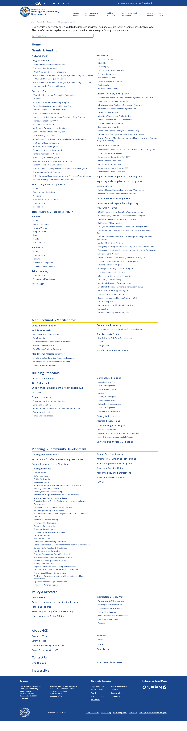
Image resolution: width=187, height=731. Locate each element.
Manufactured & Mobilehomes (91, 14)
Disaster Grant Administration (110, 123)
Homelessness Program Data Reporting (117, 203)
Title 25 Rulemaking (42, 383)
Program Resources (106, 74)
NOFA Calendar (40, 55)
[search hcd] (151, 3)
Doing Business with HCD (45, 650)
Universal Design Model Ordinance (115, 441)
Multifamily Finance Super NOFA (49, 184)
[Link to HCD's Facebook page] (44, 3)
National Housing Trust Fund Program (49, 86)
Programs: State (40, 91)
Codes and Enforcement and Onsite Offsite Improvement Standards (62, 545)
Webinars (37, 196)
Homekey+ (37, 247)
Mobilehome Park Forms (43, 345)
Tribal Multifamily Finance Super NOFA (52, 211)
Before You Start (41, 476)
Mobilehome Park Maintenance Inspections (51, 341)
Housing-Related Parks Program (111, 272)
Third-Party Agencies (107, 385)
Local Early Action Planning (109, 279)
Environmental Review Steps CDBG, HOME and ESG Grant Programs (126, 149)
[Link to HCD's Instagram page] (68, 3)
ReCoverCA (102, 55)
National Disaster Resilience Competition (115, 119)
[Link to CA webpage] (38, 3)
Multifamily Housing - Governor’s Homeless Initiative (120, 287)
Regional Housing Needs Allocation (50, 464)
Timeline (36, 239)
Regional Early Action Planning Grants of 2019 (117, 298)
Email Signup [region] (130, 3)
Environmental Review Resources (112, 171)
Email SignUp (39, 662)
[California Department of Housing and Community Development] (25, 11)
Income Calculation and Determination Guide (117, 193)
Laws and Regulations (42, 405)
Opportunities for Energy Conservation (50, 581)
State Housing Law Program (111, 425)
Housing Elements (41, 468)
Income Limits (104, 185)
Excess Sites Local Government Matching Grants (53, 106)
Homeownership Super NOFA (45, 121)
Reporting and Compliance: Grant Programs (120, 176)
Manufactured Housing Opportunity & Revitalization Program (59, 139)
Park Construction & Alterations (46, 334)
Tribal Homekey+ (41, 271)
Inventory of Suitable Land (45, 523)
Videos (100, 639)
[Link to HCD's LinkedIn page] (58, 3)
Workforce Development (108, 112)
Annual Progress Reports (110, 454)
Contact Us (40, 657)
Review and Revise (41, 482)
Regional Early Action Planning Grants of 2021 (52, 161)
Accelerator (38, 283)
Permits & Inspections (108, 420)
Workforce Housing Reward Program (113, 312)
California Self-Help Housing (110, 223)
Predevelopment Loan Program (111, 294)
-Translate (146, 3)
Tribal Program (39, 242)
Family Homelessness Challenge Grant (49, 109)
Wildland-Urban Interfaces (109, 411)
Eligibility (102, 63)
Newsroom (102, 635)
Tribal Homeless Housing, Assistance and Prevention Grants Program (62, 176)
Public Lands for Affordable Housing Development (58, 459)
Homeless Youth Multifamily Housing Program (118, 261)
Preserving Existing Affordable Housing (52, 611)
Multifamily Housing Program (46, 143)
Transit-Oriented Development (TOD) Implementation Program (60, 168)
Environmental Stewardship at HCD (113, 168)
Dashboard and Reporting (109, 127)
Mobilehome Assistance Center (48, 353)
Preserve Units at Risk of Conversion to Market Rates (56, 569)
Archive (36, 188)
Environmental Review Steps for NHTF (114, 157)
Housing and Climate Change (110, 608)
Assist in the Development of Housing (50, 560)
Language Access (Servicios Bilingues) (153, 712)
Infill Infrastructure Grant (43, 124)
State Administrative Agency (110, 404)
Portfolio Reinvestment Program (46, 154)
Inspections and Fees (106, 382)
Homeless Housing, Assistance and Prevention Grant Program (59, 117)
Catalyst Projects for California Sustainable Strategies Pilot (123, 226)
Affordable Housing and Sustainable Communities (54, 95)
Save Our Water (97, 690)
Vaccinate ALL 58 (117, 696)
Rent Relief (95, 699)
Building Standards (111, 14)
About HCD (162, 14)
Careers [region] (138, 3)
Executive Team (40, 636)
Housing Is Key (116, 693)
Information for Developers (109, 164)
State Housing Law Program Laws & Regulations (118, 433)
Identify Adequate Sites (44, 563)
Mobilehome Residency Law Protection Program (53, 358)
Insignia (101, 393)
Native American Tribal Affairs (48, 616)
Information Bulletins (43, 378)
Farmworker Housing (107, 612)
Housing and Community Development (45, 12)
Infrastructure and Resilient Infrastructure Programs (120, 105)
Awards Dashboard (41, 224)
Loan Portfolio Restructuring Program (49, 132)
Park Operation (39, 338)
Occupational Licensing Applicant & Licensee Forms (120, 329)
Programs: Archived (107, 207)
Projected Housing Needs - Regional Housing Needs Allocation (60, 501)
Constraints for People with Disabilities (50, 548)
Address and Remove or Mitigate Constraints (53, 557)
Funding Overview (40, 228)
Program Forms (39, 203)
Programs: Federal (41, 60)
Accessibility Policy (120, 712)
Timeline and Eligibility (43, 262)
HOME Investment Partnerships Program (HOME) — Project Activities (62, 82)
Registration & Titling (108, 334)
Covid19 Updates (98, 696)
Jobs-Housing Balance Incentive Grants (114, 276)
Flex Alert (114, 690)
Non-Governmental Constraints (47, 551)
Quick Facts (103, 649)
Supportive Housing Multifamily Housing (115, 305)
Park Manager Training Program (47, 349)
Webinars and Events (107, 77)
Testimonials (103, 85)
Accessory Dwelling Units (44, 526)
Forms (100, 341)
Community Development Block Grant (49, 64)
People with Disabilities (108, 619)
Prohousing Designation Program (114, 463)
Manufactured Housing (109, 377)
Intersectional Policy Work (110, 596)
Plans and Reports (41, 606)
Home (36, 44)
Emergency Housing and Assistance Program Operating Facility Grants (128, 250)
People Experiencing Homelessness (49, 510)
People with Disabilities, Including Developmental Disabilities (60, 513)
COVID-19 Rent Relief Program (110, 243)
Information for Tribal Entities (110, 160)
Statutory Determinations (110, 477)
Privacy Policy (106, 712)
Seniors (37, 516)
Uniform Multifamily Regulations (114, 198)
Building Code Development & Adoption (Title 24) (57, 387)
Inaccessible (38, 207)
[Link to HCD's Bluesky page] (63, 3)
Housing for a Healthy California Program (115, 268)
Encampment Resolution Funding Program (51, 102)
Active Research (40, 597)
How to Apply (103, 66)
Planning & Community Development (129, 14)
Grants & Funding (76, 14)
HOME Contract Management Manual (50, 79)
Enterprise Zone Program (108, 254)
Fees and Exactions (42, 538)
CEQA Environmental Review (110, 153)
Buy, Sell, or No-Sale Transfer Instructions (115, 338)
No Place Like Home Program (45, 146)
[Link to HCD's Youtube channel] (54, 3)
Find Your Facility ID (41, 412)
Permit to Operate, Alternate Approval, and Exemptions (56, 408)
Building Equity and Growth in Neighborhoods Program (121, 215)
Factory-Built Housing (108, 416)
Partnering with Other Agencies (111, 601)
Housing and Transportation (110, 604)
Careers (101, 644)
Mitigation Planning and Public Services (114, 116)
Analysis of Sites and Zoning (46, 519)
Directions (24, 698)
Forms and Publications (43, 416)
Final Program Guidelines (44, 192)
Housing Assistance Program (110, 264)
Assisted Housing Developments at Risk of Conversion (56, 494)
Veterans (101, 623)
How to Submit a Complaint (44, 365)
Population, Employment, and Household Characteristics (58, 485)
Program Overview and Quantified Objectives (53, 554)
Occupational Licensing (109, 325)
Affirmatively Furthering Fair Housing (116, 458)
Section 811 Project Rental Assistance (48, 165)
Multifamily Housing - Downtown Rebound (116, 283)
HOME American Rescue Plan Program (49, 72)
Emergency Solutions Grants (45, 68)
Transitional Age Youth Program (46, 172)
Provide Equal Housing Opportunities (50, 573)
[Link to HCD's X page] (49, 3)
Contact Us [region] (121, 3)
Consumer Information (44, 325)
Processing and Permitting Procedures (50, 541)
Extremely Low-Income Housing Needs (50, 498)
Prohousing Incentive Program (46, 157)
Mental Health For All (119, 686)
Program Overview (105, 59)
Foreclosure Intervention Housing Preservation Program (121, 257)
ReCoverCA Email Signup (108, 88)
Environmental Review (108, 145)
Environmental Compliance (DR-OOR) (113, 101)
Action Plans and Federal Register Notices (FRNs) (118, 130)
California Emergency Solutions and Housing (117, 219)
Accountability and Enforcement (114, 472)
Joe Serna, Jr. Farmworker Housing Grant (50, 128)
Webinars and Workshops (44, 266)
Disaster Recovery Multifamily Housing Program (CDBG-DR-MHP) (125, 97)
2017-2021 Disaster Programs (110, 81)
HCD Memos (103, 482)
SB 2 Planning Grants (106, 301)
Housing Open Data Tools (45, 454)
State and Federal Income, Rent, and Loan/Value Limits (121, 190)
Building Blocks (39, 472)
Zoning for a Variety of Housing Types (50, 532)
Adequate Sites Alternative (45, 529)
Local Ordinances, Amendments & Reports (116, 437)
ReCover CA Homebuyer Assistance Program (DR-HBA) (121, 134)
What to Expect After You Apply (111, 70)
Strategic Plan (39, 640)
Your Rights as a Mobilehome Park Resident (51, 361)
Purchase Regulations (107, 429)
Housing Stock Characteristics (46, 488)
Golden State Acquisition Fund (46, 113)
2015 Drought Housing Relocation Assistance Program (121, 212)
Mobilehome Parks (41, 330)
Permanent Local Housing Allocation (48, 150)
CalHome (37, 98)
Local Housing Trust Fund (44, 135)
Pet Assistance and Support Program (113, 290)
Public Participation (42, 479)
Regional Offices (56, 696)
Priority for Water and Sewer (46, 585)
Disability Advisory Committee (48, 645)
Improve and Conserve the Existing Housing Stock (55, 566)
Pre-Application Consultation (45, 199)
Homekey (37, 216)
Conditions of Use (92, 712)
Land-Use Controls (42, 535)
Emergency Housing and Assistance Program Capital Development (126, 246)
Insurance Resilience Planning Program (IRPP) (117, 108)
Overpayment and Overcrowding (48, 491)
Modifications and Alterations (112, 350)
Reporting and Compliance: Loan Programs (119, 181)
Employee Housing (41, 397)
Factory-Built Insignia (107, 396)
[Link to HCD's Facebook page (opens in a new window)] (144, 687)
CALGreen (37, 392)
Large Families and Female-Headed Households (54, 507)
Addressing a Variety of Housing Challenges (55, 602)
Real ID (94, 693)
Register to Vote (97, 686)
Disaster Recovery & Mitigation (113, 93)
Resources (37, 235)
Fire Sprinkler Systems (107, 389)
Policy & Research (150, 14)
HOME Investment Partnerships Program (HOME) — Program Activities (63, 75)
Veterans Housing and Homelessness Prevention (53, 179)
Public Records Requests (109, 662)
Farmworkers (39, 504)
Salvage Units (103, 345)
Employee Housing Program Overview (49, 401)
